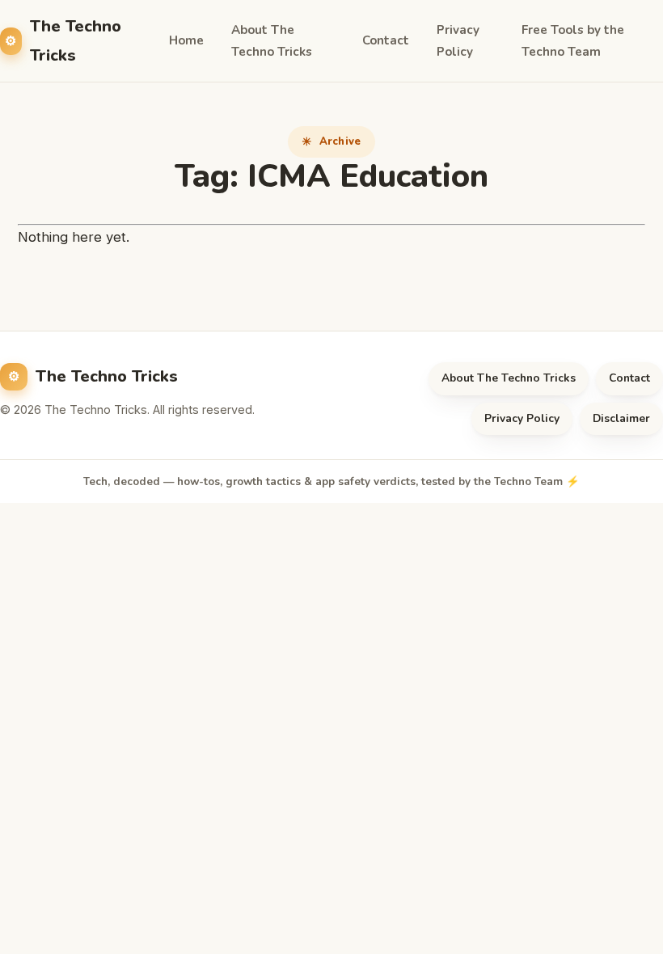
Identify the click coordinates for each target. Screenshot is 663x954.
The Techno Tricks (75, 40)
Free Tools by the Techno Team (573, 41)
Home (186, 40)
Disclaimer (621, 418)
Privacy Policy (458, 41)
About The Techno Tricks (271, 41)
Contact (385, 40)
